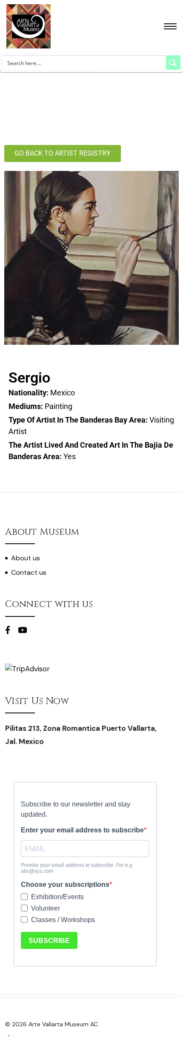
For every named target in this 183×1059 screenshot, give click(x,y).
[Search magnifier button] (173, 62)
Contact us (28, 572)
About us (25, 558)
